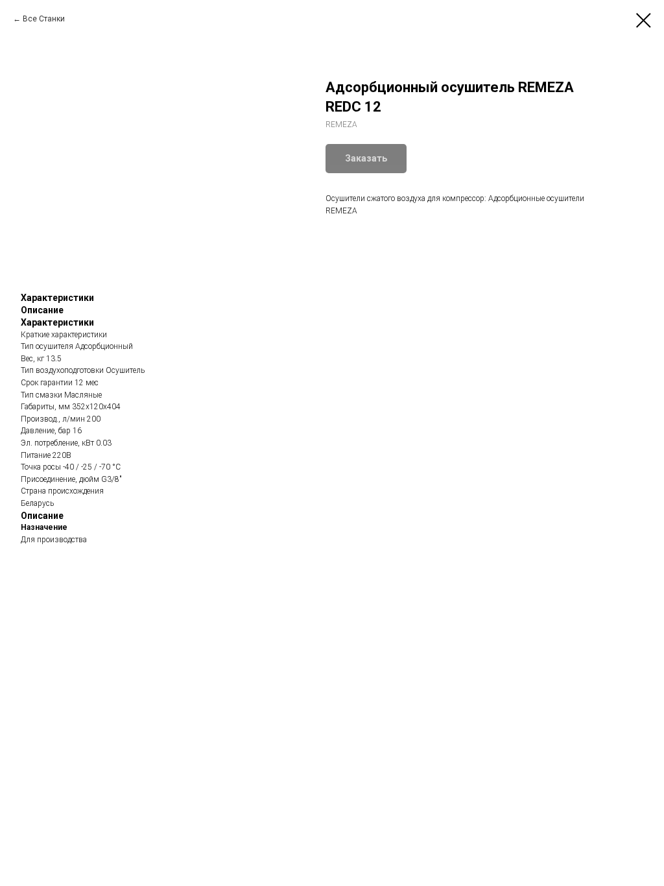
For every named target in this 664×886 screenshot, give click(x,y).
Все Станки (44, 18)
